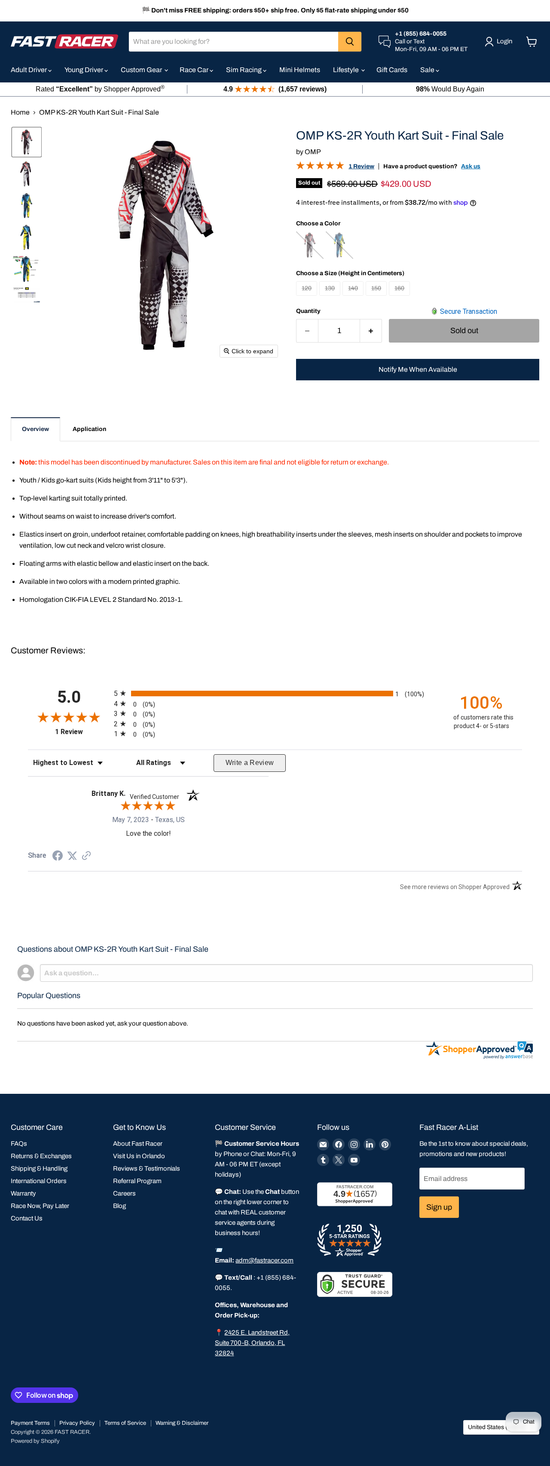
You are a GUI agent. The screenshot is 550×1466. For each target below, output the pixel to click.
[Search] (349, 42)
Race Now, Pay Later (40, 1205)
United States (497, 1427)
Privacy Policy (77, 1423)
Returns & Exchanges (41, 1156)
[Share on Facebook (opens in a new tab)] (57, 857)
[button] (26, 142)
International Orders (39, 1181)
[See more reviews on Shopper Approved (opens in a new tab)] (86, 856)
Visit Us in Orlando (139, 1156)
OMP (313, 151)
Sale (428, 69)
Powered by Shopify (35, 1441)
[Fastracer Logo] (64, 41)
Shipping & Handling (39, 1168)
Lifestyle (346, 69)
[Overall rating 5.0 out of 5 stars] (320, 167)
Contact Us (27, 1218)
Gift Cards (391, 69)
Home (20, 112)
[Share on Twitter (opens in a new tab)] (72, 856)
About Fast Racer (137, 1143)
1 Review (361, 166)
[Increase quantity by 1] (371, 331)
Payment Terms (30, 1423)
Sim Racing (244, 69)
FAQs (19, 1143)
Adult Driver (29, 69)
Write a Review (250, 762)
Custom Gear (142, 69)
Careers (124, 1193)
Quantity (308, 311)
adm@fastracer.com (264, 1260)
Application (89, 429)
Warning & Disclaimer (182, 1423)
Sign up (439, 1207)
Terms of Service (125, 1423)
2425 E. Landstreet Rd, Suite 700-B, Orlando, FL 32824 (252, 1343)
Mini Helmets (299, 69)
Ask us (470, 166)
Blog (119, 1205)
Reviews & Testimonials (146, 1168)
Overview (35, 429)
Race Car (195, 69)
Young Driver (84, 69)
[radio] (275, 693)
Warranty (23, 1193)
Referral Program (137, 1181)
